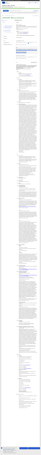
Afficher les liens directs (8, 27)
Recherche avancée (19, 12)
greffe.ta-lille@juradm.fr (28, 387)
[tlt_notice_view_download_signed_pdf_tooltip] (28, 43)
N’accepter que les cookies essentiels (34, 448)
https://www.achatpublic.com (27, 368)
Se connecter (32, 2)
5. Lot (4, 40)
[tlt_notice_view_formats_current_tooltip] (36, 62)
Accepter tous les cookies (23, 448)
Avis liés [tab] (4, 22)
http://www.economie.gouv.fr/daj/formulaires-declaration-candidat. (27, 206)
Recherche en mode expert (26, 12)
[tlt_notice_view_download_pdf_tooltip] (16, 50)
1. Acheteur (5, 36)
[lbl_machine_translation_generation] (25, 55)
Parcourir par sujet (33, 12)
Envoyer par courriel (7, 30)
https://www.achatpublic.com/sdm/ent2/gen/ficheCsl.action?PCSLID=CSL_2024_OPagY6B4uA (28, 269)
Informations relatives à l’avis (7, 44)
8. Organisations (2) (6, 42)
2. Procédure (5, 38)
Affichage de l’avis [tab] (5, 20)
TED (2, 15)
